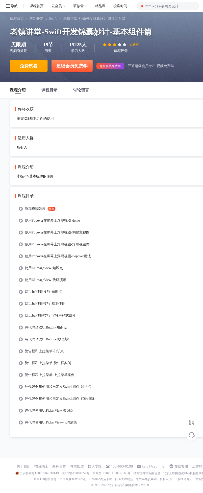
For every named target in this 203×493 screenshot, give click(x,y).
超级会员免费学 (72, 65)
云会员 (56, 6)
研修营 (78, 6)
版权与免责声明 (146, 479)
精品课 (100, 6)
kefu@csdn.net (153, 466)
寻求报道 (77, 466)
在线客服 (181, 466)
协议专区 (95, 466)
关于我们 (23, 466)
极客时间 (120, 6)
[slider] (115, 44)
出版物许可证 (183, 479)
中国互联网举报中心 (73, 479)
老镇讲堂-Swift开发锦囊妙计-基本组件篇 (94, 19)
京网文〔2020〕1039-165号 (111, 473)
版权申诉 (166, 479)
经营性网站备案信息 (146, 473)
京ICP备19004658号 (76, 473)
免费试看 (29, 65)
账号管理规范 (124, 479)
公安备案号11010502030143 (39, 473)
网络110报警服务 (45, 479)
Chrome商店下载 (100, 479)
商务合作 (59, 466)
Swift (53, 19)
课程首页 (37, 6)
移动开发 (36, 19)
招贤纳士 (41, 466)
